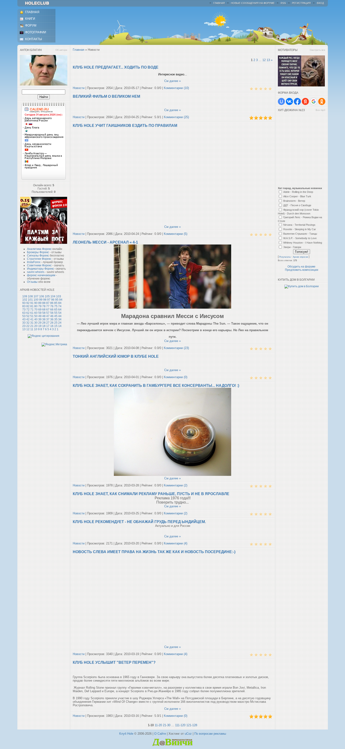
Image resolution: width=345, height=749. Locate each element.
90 (36, 303)
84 (59, 303)
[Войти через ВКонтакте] (289, 101)
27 (48, 322)
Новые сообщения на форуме (253, 3)
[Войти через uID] (281, 101)
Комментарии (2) (175, 485)
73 (24, 309)
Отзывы (32, 281)
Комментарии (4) (175, 543)
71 (32, 309)
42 (28, 319)
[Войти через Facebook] (297, 101)
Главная (219, 3)
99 (40, 299)
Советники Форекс (39, 265)
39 (40, 319)
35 (56, 319)
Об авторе (61, 50)
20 (36, 326)
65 (56, 309)
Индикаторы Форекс (40, 268)
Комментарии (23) (176, 348)
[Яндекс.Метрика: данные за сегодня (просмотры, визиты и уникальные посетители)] (54, 344)
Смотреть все (317, 50)
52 (28, 316)
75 (56, 306)
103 (58, 296)
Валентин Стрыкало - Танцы (300, 233)
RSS (283, 3)
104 (52, 296)
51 (32, 316)
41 (32, 319)
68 (44, 309)
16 (52, 326)
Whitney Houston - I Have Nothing (302, 242)
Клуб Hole (126, 733)
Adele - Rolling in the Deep (298, 191)
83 (24, 306)
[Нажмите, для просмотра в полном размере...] (172, 307)
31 (32, 322)
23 (24, 326)
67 (48, 309)
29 (40, 322)
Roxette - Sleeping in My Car (299, 229)
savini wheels (35, 272)
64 (59, 309)
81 (32, 306)
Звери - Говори (292, 247)
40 (36, 319)
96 (52, 299)
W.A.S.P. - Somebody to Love (300, 238)
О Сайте (160, 733)
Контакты (33, 39)
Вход (320, 3)
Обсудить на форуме (301, 266)
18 (44, 326)
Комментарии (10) (176, 88)
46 (52, 316)
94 (60, 299)
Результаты (285, 257)
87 (48, 303)
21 (32, 326)
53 (24, 316)
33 (24, 322)
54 (59, 312)
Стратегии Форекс (39, 258)
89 (40, 303)
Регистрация (301, 3)
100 (36, 299)
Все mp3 (320, 110)
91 (32, 303)
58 (44, 312)
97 (48, 299)
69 (40, 309)
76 (52, 306)
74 (59, 306)
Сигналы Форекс (38, 255)
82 (28, 306)
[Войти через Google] (313, 101)
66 (52, 309)
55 (56, 312)
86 (52, 303)
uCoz (188, 733)
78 (44, 306)
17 (48, 326)
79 (40, 306)
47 (48, 316)
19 (40, 326)
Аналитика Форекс (39, 249)
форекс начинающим (41, 275)
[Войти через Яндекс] (305, 101)
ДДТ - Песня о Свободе (297, 205)
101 (30, 299)
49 (40, 316)
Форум (30, 25)
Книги (30, 18)
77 (48, 306)
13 (24, 329)
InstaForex (33, 262)
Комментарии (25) (176, 117)
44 (59, 316)
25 (56, 322)
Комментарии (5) (175, 234)
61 (32, 312)
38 (44, 319)
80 (36, 306)
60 (36, 312)
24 (59, 322)
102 (24, 299)
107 (36, 296)
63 (24, 312)
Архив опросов (300, 257)
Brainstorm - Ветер (294, 200)
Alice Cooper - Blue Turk (297, 196)
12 (28, 329)
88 (44, 303)
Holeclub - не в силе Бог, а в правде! (39, 3)
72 (28, 309)
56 (52, 312)
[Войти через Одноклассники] (321, 101)
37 (48, 319)
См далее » (172, 81)
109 (24, 296)
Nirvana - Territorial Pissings (299, 224)
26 (52, 322)
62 (28, 312)
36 (52, 319)
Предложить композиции (301, 270)
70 (36, 309)
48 (44, 316)
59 (40, 312)
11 (31, 329)
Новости (78, 88)
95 (56, 299)
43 (24, 319)
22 (28, 326)
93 (24, 303)
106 (41, 296)
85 (56, 303)
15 (56, 326)
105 (47, 296)
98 (44, 299)
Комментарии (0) (175, 377)
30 (36, 322)
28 (44, 322)
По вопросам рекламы (210, 733)
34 (59, 319)
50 (36, 316)
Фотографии (35, 32)
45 (56, 316)
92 (28, 303)
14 (59, 326)
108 (30, 296)
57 (48, 312)
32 (28, 322)
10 (35, 329)
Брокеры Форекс (38, 252)
